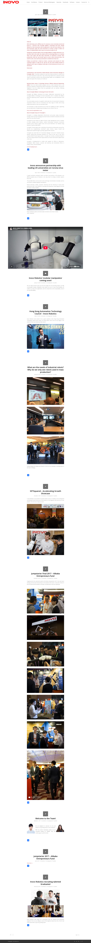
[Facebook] (80, 941)
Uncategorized (49, 14)
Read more (30, 863)
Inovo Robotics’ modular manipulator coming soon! (45, 279)
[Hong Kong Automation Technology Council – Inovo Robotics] (45, 306)
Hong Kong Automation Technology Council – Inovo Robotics (45, 312)
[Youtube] (76, 941)
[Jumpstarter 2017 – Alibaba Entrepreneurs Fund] (45, 851)
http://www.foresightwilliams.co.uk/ (34, 110)
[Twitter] (82, 941)
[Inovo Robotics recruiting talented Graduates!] (45, 877)
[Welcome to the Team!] (45, 813)
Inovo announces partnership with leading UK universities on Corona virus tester (45, 168)
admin (55, 14)
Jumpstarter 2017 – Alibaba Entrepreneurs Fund (45, 857)
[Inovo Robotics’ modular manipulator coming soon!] (45, 273)
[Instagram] (78, 941)
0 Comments (42, 14)
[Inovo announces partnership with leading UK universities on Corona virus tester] (45, 160)
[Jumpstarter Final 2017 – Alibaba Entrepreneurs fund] (45, 568)
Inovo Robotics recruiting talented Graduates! (45, 882)
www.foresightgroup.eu (32, 146)
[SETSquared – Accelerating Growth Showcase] (45, 486)
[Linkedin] (75, 941)
